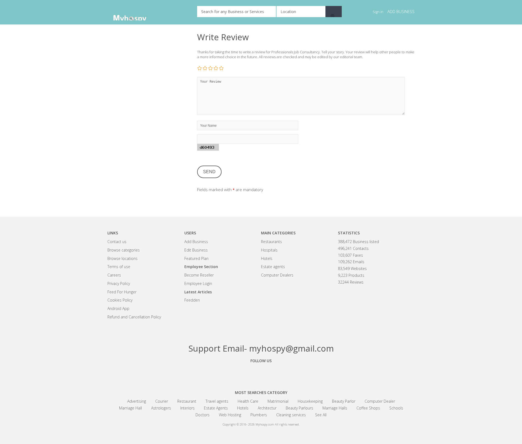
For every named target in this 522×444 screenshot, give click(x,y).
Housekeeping (310, 401)
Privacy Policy (118, 283)
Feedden (192, 300)
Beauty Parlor (343, 401)
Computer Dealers (277, 275)
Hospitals (269, 250)
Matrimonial (278, 401)
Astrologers (161, 408)
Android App (118, 308)
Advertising (136, 401)
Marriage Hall (130, 408)
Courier (161, 401)
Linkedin (291, 373)
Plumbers (258, 414)
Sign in (378, 11)
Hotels (266, 258)
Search (333, 11)
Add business (401, 11)
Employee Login (198, 283)
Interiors (187, 408)
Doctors (202, 414)
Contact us (116, 241)
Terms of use (118, 266)
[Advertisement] (148, 114)
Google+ (261, 373)
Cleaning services (291, 414)
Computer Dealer (380, 401)
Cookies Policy (119, 300)
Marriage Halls (334, 408)
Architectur (267, 408)
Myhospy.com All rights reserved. (278, 424)
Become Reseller (199, 275)
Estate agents (273, 266)
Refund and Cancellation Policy (134, 316)
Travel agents (217, 401)
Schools (396, 408)
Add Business (196, 241)
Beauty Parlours (299, 408)
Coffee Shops (368, 408)
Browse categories (123, 250)
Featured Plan (196, 258)
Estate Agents (216, 408)
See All (321, 414)
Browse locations (122, 258)
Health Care (248, 401)
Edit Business (196, 250)
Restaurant (186, 401)
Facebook (231, 373)
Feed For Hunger (121, 291)
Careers (114, 275)
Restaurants (271, 241)
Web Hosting (230, 414)
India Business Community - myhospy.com (134, 12)
